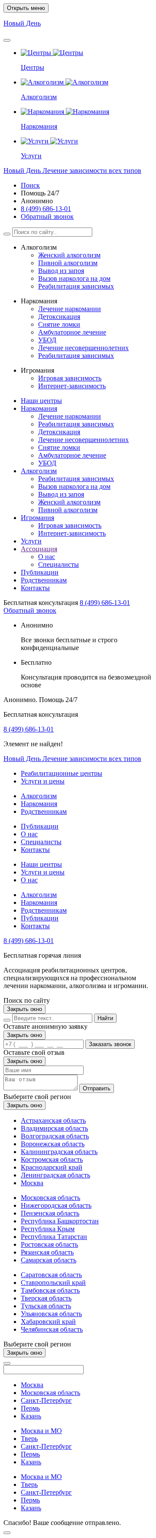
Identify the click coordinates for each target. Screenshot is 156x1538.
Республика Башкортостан (60, 1221)
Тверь (29, 1438)
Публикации (39, 572)
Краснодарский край (51, 1167)
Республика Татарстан (54, 1236)
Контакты (35, 588)
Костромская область (52, 1159)
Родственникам (44, 580)
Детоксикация (59, 316)
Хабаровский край (48, 1321)
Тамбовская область (50, 1290)
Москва (32, 1183)
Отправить (96, 1088)
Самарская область (48, 1260)
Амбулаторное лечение (72, 332)
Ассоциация (39, 549)
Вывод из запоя (61, 270)
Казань (31, 1416)
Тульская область (46, 1306)
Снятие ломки (59, 324)
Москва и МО (41, 1430)
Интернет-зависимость (72, 386)
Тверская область (46, 1298)
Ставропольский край (53, 1282)
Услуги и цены (43, 781)
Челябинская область (52, 1329)
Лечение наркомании (69, 308)
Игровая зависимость (69, 378)
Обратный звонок (47, 216)
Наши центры (41, 400)
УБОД (47, 340)
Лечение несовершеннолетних (83, 347)
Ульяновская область (51, 1313)
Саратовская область (51, 1274)
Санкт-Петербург (46, 1400)
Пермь (30, 1408)
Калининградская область (59, 1151)
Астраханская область (53, 1120)
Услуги (31, 541)
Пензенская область (50, 1213)
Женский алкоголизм (69, 255)
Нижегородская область (56, 1205)
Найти (105, 1018)
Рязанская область (47, 1252)
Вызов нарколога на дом (74, 278)
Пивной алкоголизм (68, 263)
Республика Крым (48, 1228)
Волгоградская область (55, 1136)
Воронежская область (52, 1144)
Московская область (50, 1197)
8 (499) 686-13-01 (46, 208)
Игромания (37, 517)
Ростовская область (49, 1244)
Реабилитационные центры (61, 773)
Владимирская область (54, 1128)
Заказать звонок (110, 1044)
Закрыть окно (24, 1009)
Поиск (30, 185)
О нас (46, 556)
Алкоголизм (39, 471)
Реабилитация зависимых (76, 286)
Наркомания (39, 408)
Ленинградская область (55, 1175)
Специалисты (58, 564)
